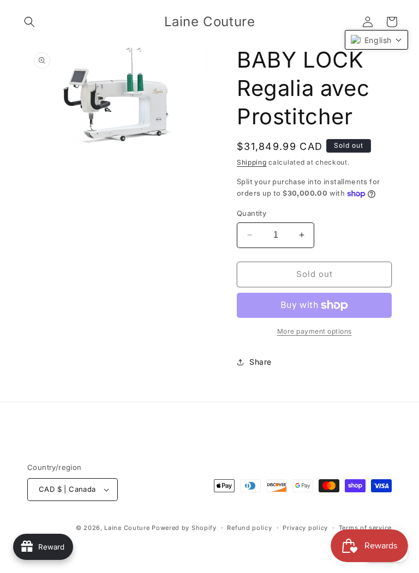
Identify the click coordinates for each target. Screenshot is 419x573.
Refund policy (249, 528)
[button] (29, 22)
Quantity (251, 213)
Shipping (252, 162)
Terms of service (365, 528)
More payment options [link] (314, 331)
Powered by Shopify (184, 528)
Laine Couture (126, 528)
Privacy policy (305, 528)
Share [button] (260, 361)
